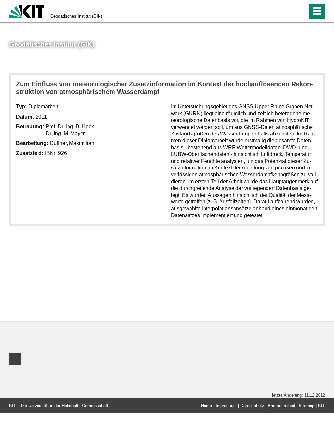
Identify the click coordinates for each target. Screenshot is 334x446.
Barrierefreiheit (281, 405)
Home (206, 405)
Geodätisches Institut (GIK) (76, 16)
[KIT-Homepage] (26, 10)
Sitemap (306, 405)
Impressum (226, 405)
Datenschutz (252, 405)
